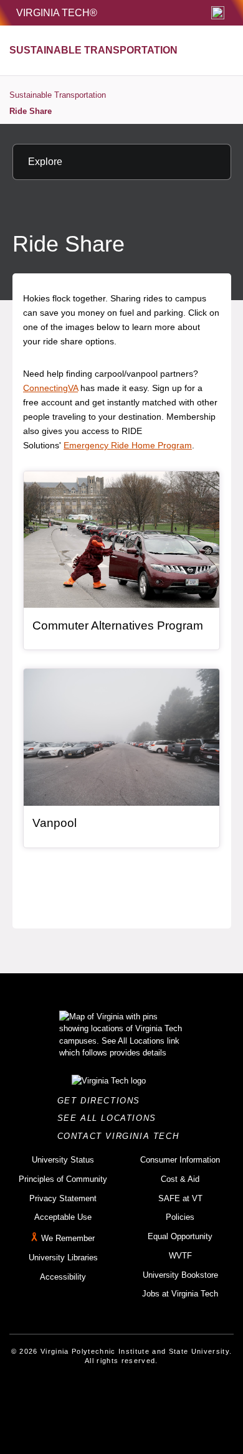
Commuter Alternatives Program (117, 625)
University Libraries (63, 1257)
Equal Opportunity (180, 1236)
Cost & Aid (180, 1179)
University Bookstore (180, 1275)
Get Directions (102, 1100)
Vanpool (54, 822)
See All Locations (110, 1118)
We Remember (68, 1238)
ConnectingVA (50, 388)
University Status (63, 1159)
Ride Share (30, 111)
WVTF (180, 1255)
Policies (180, 1217)
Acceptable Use (63, 1217)
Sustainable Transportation (57, 95)
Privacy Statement (63, 1198)
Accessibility (63, 1277)
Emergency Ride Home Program (128, 445)
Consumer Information (180, 1159)
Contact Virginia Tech (121, 1136)
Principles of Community (63, 1179)
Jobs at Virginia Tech (180, 1293)
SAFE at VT (180, 1198)
